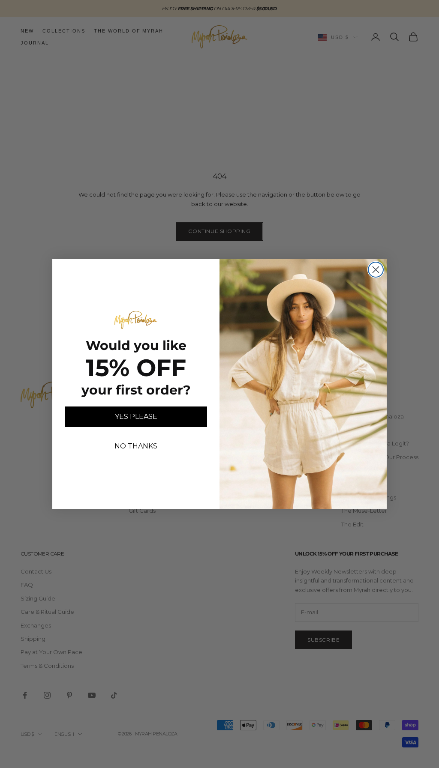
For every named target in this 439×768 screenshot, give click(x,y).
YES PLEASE (136, 416)
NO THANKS (135, 446)
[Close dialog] (375, 269)
